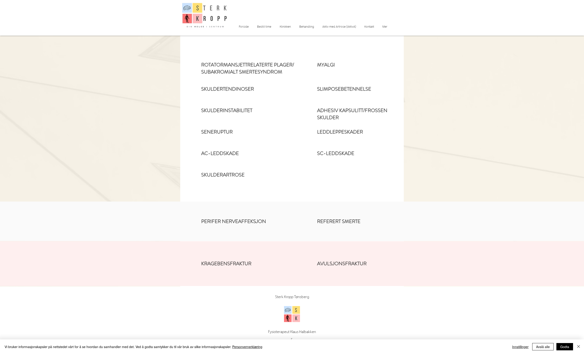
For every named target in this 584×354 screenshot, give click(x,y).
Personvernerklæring (247, 346)
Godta (564, 346)
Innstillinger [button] (520, 346)
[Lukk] (578, 346)
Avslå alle (543, 346)
